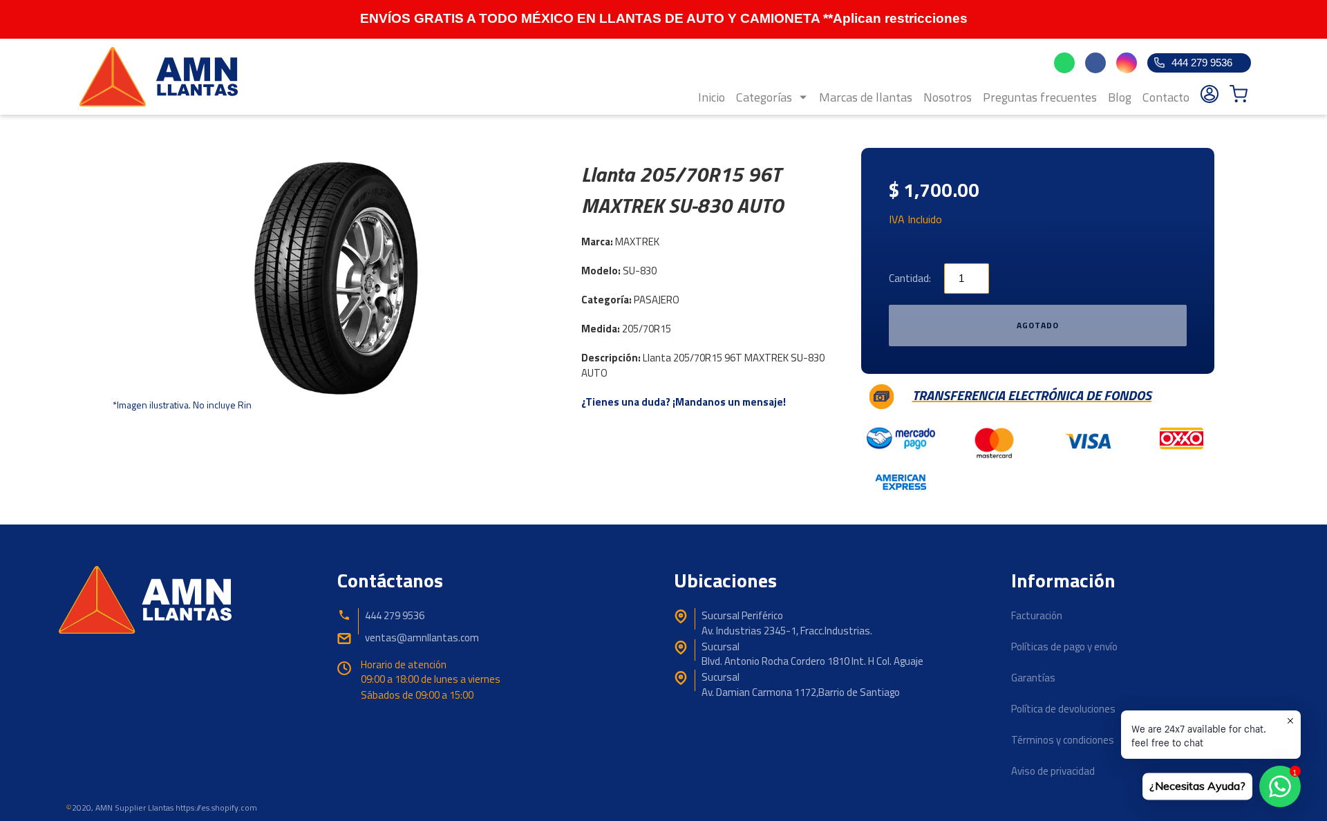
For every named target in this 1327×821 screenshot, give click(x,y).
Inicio (711, 97)
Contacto (1165, 97)
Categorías (764, 97)
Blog (1119, 97)
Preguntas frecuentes (1040, 97)
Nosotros (947, 97)
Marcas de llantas (865, 97)
